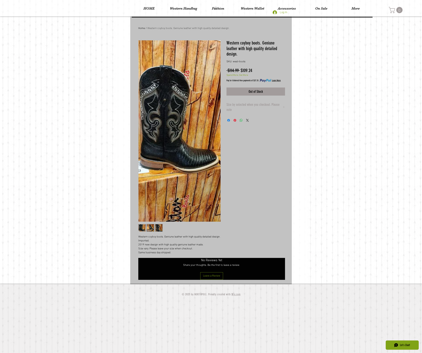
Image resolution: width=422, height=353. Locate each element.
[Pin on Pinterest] (235, 120)
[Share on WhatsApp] (241, 120)
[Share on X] (247, 120)
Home (141, 28)
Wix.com (236, 294)
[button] (396, 10)
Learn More (276, 80)
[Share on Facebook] (229, 120)
